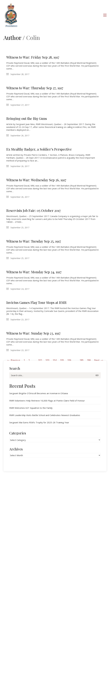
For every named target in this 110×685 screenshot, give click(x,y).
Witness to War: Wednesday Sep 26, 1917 (36, 180)
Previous (15, 360)
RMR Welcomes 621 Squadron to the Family (31, 407)
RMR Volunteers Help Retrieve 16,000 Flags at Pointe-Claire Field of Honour (47, 400)
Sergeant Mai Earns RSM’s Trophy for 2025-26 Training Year (39, 422)
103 (47, 360)
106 (69, 360)
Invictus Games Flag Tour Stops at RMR (36, 302)
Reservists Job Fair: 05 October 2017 (33, 210)
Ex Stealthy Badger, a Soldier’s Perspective (39, 149)
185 (82, 360)
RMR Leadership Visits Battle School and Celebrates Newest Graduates (44, 415)
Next (97, 360)
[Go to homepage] (11, 15)
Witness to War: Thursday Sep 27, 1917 (34, 88)
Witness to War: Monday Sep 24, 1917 (34, 272)
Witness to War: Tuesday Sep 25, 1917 (33, 241)
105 (62, 360)
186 (89, 360)
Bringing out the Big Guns (26, 118)
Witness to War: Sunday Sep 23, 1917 (33, 333)
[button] (105, 15)
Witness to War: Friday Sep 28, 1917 (32, 57)
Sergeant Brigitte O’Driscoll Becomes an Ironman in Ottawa (38, 393)
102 (40, 360)
